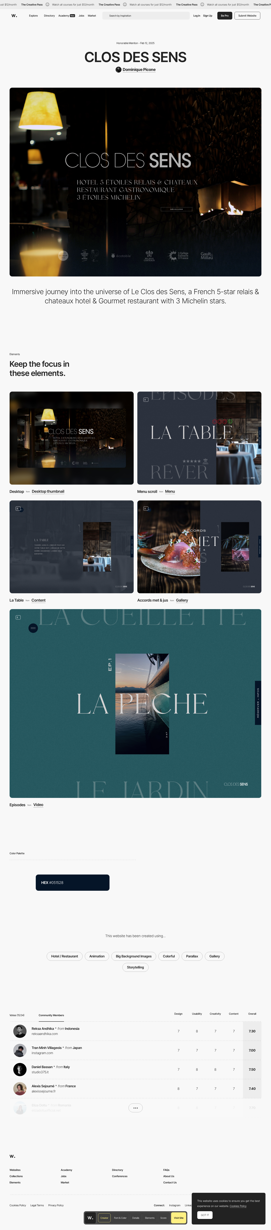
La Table (17, 600)
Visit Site (178, 1217)
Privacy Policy (56, 1205)
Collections (16, 1176)
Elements (149, 1217)
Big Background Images (134, 956)
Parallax (192, 956)
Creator (104, 1217)
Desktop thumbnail (48, 491)
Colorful (169, 956)
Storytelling (135, 967)
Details (135, 1217)
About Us (168, 1176)
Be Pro (225, 15)
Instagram (174, 1205)
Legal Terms (37, 1205)
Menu (170, 491)
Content (39, 600)
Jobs (81, 15)
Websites (15, 1169)
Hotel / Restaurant (64, 956)
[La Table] (72, 546)
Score (163, 1217)
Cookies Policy (18, 1205)
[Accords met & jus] (199, 546)
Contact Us (170, 1182)
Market (92, 15)
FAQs (166, 1169)
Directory (49, 15)
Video (38, 805)
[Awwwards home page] (90, 1217)
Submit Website (247, 15)
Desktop (17, 491)
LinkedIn (189, 1205)
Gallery (182, 600)
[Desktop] (72, 438)
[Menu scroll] (199, 438)
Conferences (119, 1176)
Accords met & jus (152, 600)
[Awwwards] (14, 15)
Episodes (17, 805)
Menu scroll (147, 491)
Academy (66, 15)
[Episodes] (135, 703)
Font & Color (120, 1217)
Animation (97, 956)
